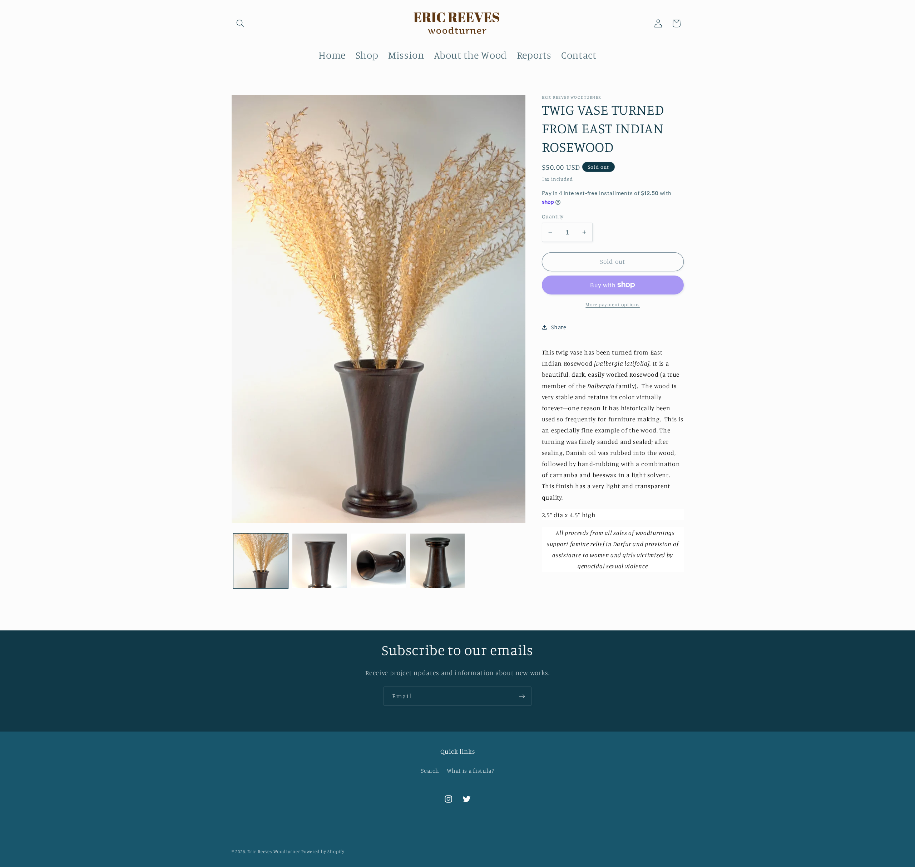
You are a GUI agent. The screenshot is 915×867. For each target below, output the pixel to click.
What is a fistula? (470, 770)
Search (430, 770)
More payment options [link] (612, 304)
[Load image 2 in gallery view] (319, 561)
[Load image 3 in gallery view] (378, 561)
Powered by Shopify (323, 851)
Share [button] (558, 327)
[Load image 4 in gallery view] (437, 561)
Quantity (553, 216)
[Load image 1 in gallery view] (260, 561)
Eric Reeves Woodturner (273, 851)
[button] (241, 23)
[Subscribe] (522, 696)
